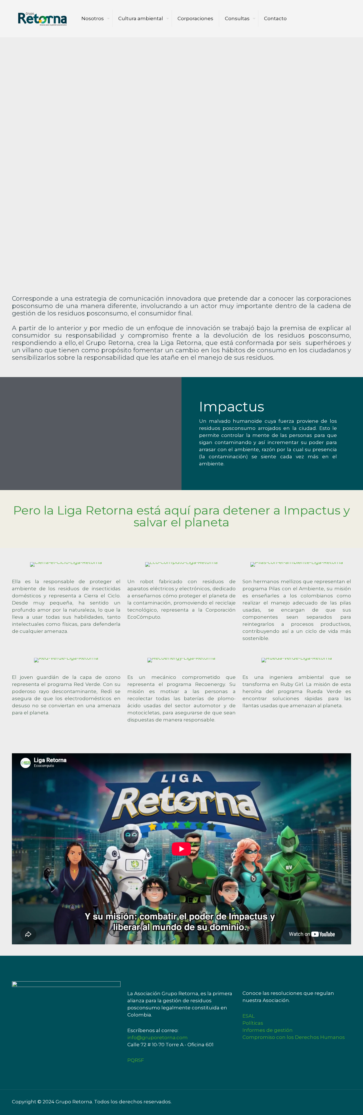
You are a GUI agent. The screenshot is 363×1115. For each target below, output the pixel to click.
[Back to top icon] (348, 1099)
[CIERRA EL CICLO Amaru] (66, 564)
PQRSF (135, 1060)
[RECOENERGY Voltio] (181, 660)
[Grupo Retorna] (42, 18)
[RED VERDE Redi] (66, 660)
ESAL (248, 1016)
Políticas (252, 1023)
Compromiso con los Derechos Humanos (293, 1037)
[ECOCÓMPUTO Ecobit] (181, 564)
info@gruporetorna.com (157, 1037)
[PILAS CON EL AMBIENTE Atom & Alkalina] (296, 564)
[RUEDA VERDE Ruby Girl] (296, 660)
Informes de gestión (267, 1030)
